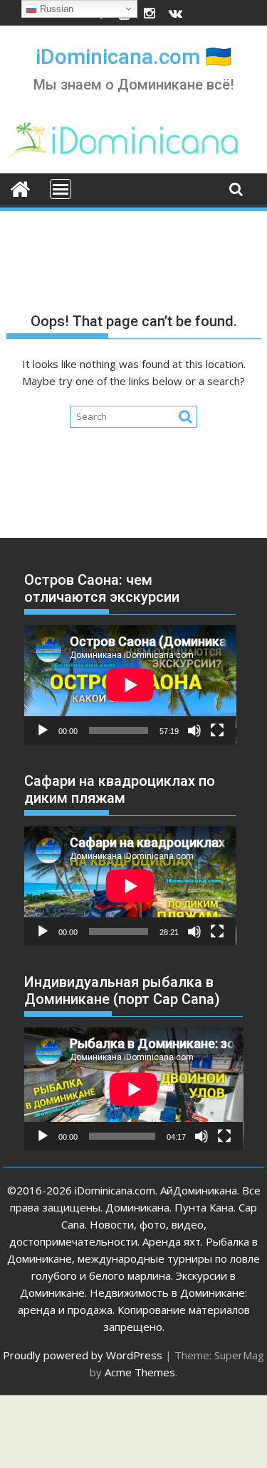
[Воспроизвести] (43, 730)
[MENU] (60, 189)
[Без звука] (194, 730)
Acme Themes (140, 1372)
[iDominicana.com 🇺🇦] (20, 187)
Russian (55, 9)
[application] (130, 684)
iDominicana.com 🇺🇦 (133, 56)
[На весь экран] (217, 730)
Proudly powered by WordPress (82, 1355)
